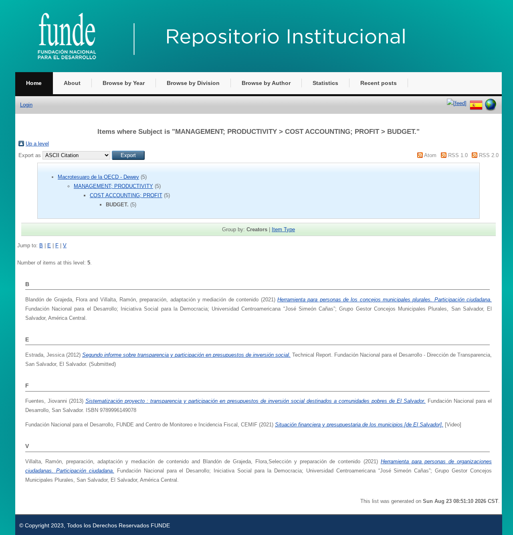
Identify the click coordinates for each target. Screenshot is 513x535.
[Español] (476, 103)
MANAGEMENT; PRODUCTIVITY (113, 186)
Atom (430, 155)
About (72, 83)
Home (34, 83)
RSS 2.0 (489, 155)
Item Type (283, 229)
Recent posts (378, 83)
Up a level (37, 144)
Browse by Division (193, 83)
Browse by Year (124, 83)
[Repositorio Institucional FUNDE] (235, 70)
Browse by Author (266, 83)
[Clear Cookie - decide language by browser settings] (490, 103)
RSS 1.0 (458, 155)
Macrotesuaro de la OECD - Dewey (98, 177)
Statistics (325, 83)
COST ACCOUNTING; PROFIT (126, 195)
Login (26, 105)
